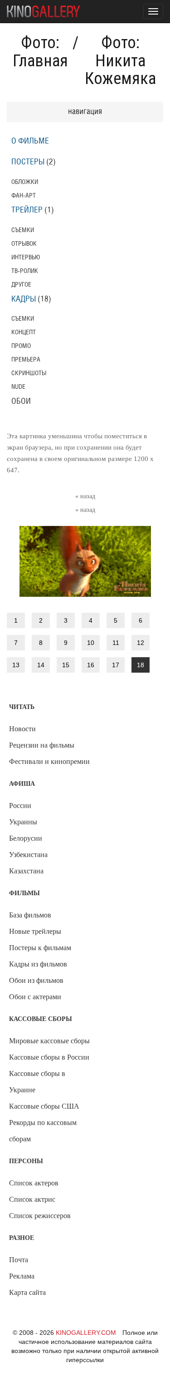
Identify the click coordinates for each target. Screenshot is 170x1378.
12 (140, 642)
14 (40, 665)
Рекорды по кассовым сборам (43, 1131)
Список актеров (33, 1183)
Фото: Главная (40, 51)
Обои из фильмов (36, 980)
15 (65, 665)
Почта (18, 1260)
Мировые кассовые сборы (49, 1041)
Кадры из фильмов (38, 964)
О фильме (30, 141)
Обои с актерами (35, 997)
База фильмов (30, 915)
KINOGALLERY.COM (86, 1332)
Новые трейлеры (35, 931)
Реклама (21, 1276)
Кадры (23, 299)
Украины (23, 822)
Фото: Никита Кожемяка (120, 60)
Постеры (27, 162)
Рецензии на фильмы (41, 745)
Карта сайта (27, 1292)
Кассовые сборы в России (49, 1057)
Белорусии (25, 838)
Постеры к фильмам (40, 948)
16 (90, 665)
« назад (85, 496)
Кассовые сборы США (44, 1106)
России (20, 805)
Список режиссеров (40, 1215)
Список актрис (32, 1199)
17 (115, 665)
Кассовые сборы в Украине (37, 1082)
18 (140, 665)
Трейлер (27, 210)
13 (15, 665)
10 (90, 642)
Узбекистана (28, 854)
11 (115, 642)
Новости (22, 729)
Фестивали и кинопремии (49, 761)
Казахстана (26, 871)
